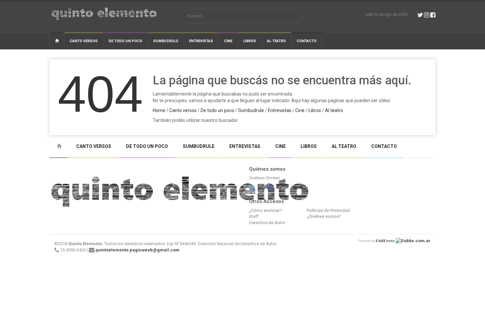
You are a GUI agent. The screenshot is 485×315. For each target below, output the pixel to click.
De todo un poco (125, 41)
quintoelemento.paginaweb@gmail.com (137, 249)
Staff (254, 216)
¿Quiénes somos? (324, 216)
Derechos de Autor (267, 222)
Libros (249, 41)
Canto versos (84, 41)
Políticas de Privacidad (328, 210)
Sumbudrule (165, 41)
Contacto (306, 41)
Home (159, 110)
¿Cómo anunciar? (265, 210)
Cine (228, 41)
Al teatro (276, 41)
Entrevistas (201, 41)
